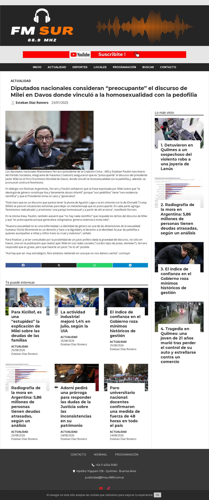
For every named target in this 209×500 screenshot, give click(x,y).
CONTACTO (168, 67)
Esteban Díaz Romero (32, 102)
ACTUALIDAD (57, 67)
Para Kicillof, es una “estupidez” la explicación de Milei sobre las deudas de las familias (26, 326)
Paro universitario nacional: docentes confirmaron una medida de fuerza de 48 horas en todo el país (125, 407)
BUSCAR (148, 67)
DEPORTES (80, 67)
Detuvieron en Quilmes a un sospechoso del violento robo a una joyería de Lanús (177, 157)
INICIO (37, 67)
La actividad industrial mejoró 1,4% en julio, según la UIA (75, 321)
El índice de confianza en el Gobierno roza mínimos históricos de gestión (125, 324)
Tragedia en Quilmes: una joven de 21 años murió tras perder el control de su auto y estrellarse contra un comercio (178, 345)
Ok (157, 495)
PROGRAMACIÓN (124, 67)
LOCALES (100, 67)
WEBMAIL (100, 454)
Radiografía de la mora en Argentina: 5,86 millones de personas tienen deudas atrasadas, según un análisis (26, 407)
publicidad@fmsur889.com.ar (104, 477)
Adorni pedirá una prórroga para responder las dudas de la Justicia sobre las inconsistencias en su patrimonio (76, 407)
